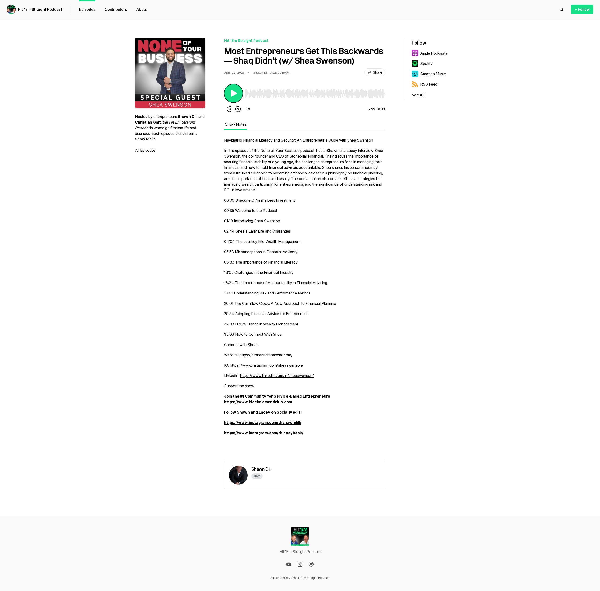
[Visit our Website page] (300, 564)
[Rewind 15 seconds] (229, 108)
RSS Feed (428, 84)
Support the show (239, 386)
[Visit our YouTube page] (288, 564)
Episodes (87, 9)
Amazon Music (433, 74)
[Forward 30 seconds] (238, 108)
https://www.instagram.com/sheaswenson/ (266, 365)
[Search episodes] (561, 9)
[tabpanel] (304, 299)
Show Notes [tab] (235, 124)
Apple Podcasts (433, 53)
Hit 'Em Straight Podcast (40, 9)
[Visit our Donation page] (311, 564)
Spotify (426, 63)
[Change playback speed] (248, 108)
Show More (145, 139)
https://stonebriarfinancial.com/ (266, 355)
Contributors (116, 9)
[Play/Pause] (233, 93)
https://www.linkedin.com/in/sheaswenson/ (277, 375)
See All (418, 95)
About (141, 9)
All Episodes (145, 150)
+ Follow (582, 9)
